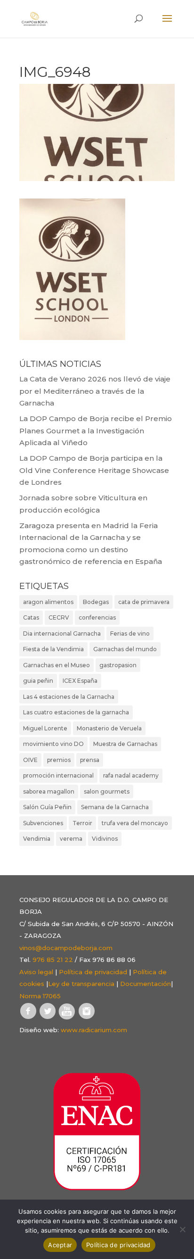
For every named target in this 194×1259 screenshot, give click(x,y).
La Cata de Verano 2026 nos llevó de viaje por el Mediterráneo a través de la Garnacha (94, 390)
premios (59, 759)
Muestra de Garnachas (125, 743)
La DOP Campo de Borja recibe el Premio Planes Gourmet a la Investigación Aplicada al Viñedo (95, 430)
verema (71, 838)
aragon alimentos (48, 601)
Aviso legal (36, 972)
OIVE (30, 759)
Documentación (145, 983)
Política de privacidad (93, 972)
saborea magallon (48, 791)
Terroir (82, 823)
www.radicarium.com (94, 1030)
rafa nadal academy (131, 775)
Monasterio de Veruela (109, 728)
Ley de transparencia (81, 983)
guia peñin (38, 680)
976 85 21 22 (52, 959)
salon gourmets (106, 791)
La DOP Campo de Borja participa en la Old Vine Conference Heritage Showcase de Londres (94, 470)
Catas (31, 617)
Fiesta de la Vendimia (53, 649)
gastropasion (118, 665)
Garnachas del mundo (125, 649)
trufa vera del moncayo (135, 823)
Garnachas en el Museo (56, 665)
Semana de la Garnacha (115, 807)
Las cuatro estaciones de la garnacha (76, 712)
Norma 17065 (40, 996)
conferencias (97, 617)
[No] (182, 1229)
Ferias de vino (130, 633)
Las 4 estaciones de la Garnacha (68, 696)
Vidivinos (105, 838)
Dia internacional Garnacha (62, 633)
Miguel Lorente (45, 728)
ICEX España (80, 680)
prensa (89, 759)
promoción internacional (58, 775)
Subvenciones (43, 823)
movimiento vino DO (53, 743)
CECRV (58, 617)
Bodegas (96, 601)
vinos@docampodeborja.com (66, 948)
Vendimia (36, 838)
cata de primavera (144, 601)
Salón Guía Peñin (47, 807)
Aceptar (60, 1245)
